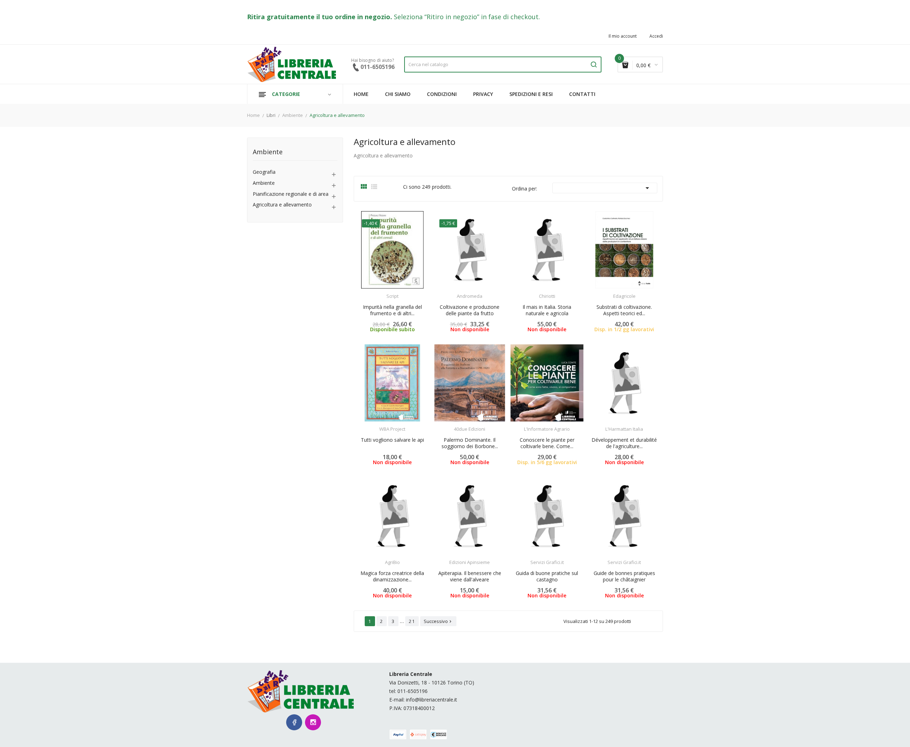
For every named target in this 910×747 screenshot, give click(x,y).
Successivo (438, 621)
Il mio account (623, 36)
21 (412, 621)
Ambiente (268, 152)
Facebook (294, 722)
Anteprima (372, 291)
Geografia (264, 172)
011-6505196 (412, 691)
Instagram (313, 722)
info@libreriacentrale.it (431, 699)
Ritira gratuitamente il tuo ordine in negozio (318, 16)
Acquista (398, 292)
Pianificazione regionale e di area (290, 194)
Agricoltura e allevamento (282, 205)
